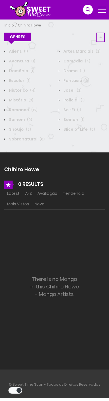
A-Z (28, 193)
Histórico (21, 90)
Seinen (73, 119)
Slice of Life (79, 129)
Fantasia (76, 80)
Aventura (21, 61)
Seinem (20, 119)
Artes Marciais (82, 51)
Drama (74, 71)
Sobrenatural (26, 139)
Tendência (73, 193)
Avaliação (47, 193)
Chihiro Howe (29, 25)
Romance (22, 110)
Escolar (19, 80)
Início (9, 25)
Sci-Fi (72, 110)
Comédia (76, 61)
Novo (39, 204)
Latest (13, 193)
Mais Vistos (18, 204)
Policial (74, 100)
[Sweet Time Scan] (33, 9)
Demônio (21, 71)
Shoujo (19, 129)
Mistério (20, 100)
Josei (72, 90)
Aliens (18, 51)
